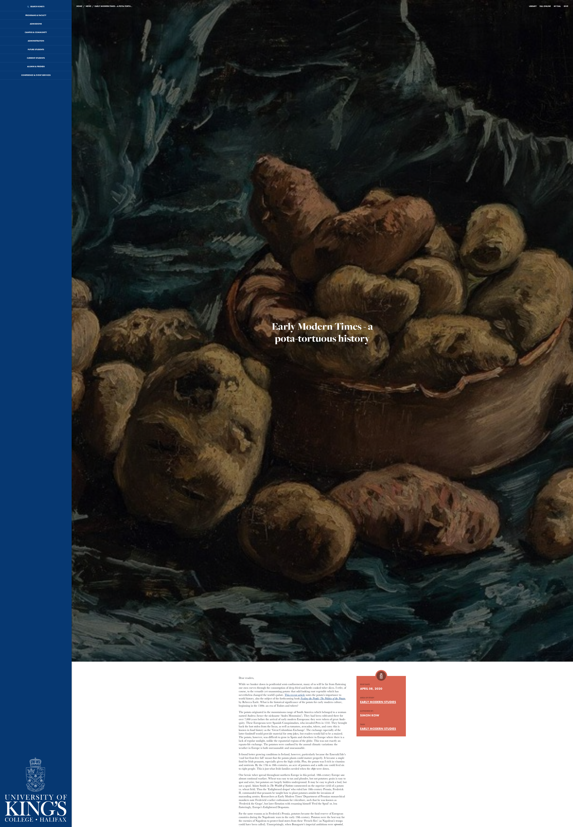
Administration (36, 41)
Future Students (36, 49)
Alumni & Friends (36, 66)
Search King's (37, 6)
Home (79, 6)
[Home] (36, 790)
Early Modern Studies (378, 702)
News (88, 6)
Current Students (36, 58)
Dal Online (545, 6)
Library (533, 6)
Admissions (36, 24)
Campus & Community (36, 32)
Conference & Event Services (36, 75)
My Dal (557, 6)
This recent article (295, 695)
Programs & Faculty (35, 15)
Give (566, 6)
